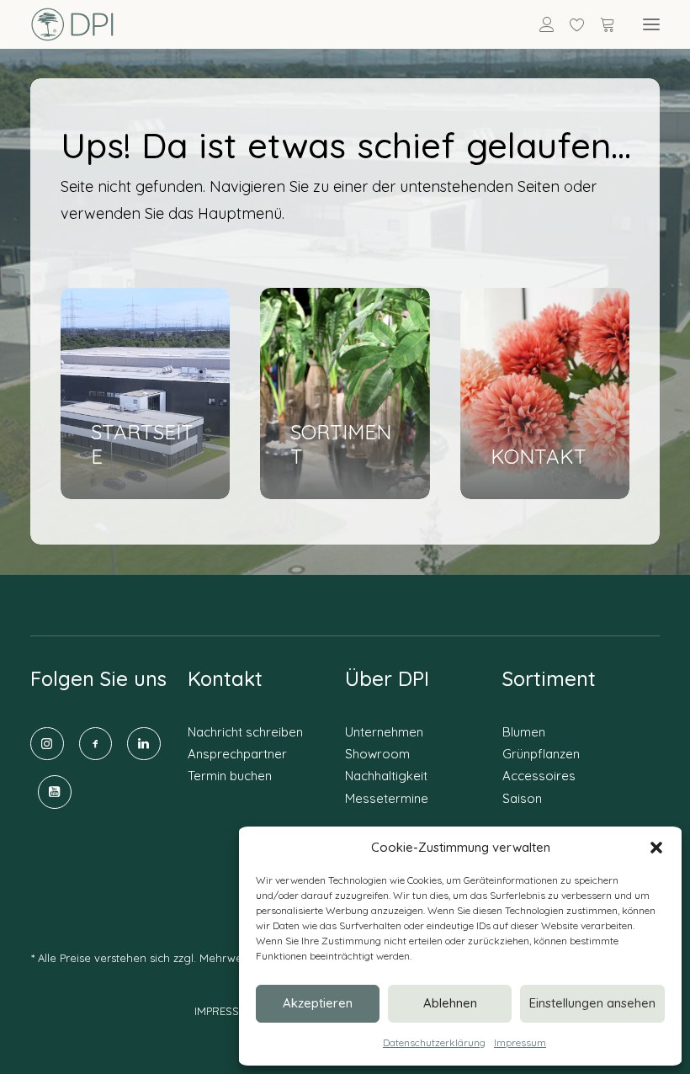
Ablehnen (450, 1003)
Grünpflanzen (541, 754)
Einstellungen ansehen (592, 1003)
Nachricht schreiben (245, 732)
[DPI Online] (72, 24)
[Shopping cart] (600, 24)
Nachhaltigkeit (386, 776)
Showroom (377, 754)
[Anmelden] (539, 24)
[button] (656, 847)
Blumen (523, 732)
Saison (522, 798)
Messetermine (386, 798)
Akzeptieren (318, 1003)
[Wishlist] (570, 24)
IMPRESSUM (225, 1011)
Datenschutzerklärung (434, 1042)
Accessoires (539, 776)
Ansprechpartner (237, 754)
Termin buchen (230, 776)
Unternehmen (384, 732)
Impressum (520, 1042)
